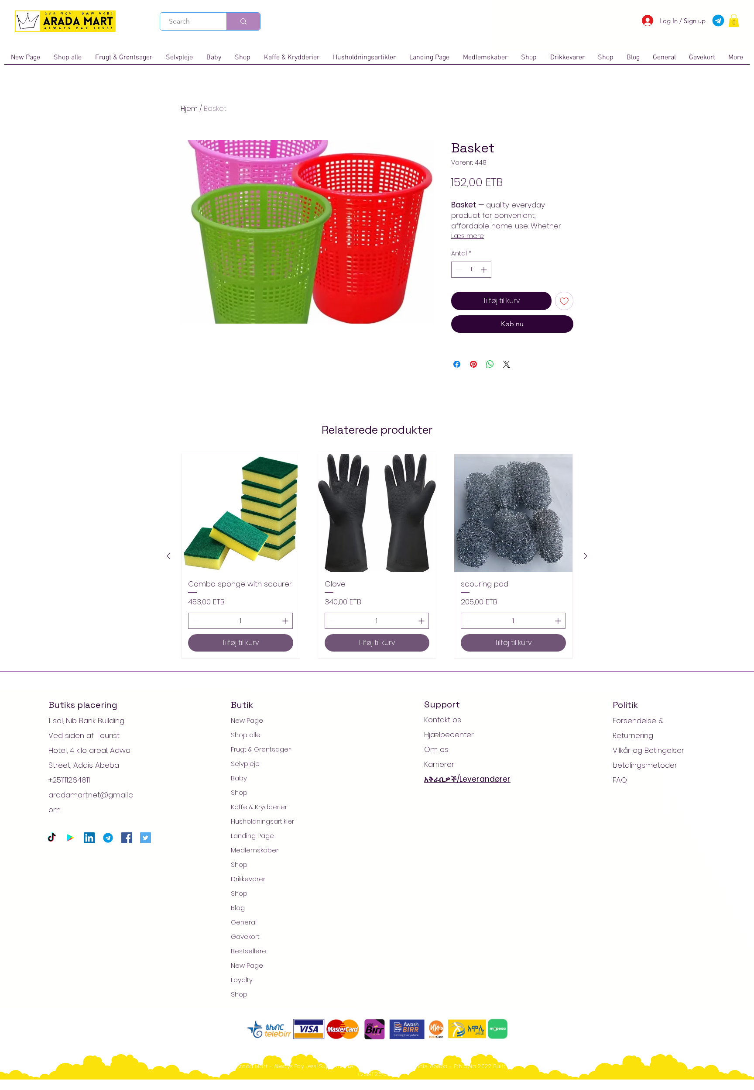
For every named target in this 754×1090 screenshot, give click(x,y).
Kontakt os (442, 719)
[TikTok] (51, 837)
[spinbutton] (471, 269)
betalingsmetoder (645, 765)
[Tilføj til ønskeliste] (564, 301)
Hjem (189, 108)
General (244, 922)
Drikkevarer (248, 878)
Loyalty (242, 979)
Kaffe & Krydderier (259, 806)
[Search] (243, 21)
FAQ (620, 780)
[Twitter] (145, 837)
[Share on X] (506, 364)
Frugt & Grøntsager (261, 749)
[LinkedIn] (89, 837)
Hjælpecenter (449, 734)
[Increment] (484, 269)
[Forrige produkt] (168, 556)
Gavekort (245, 936)
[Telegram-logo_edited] (108, 837)
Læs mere (467, 235)
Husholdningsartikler (262, 821)
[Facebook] (126, 837)
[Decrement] (457, 269)
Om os (436, 749)
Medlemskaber (254, 850)
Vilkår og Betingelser (648, 750)
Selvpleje (245, 763)
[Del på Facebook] (457, 364)
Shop (239, 792)
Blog (238, 907)
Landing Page (252, 835)
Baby (239, 778)
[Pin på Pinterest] (473, 364)
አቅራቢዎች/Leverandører (467, 779)
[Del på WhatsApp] (490, 364)
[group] (377, 556)
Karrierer (439, 764)
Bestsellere (248, 950)
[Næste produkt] (585, 556)
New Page (247, 720)
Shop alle (245, 734)
